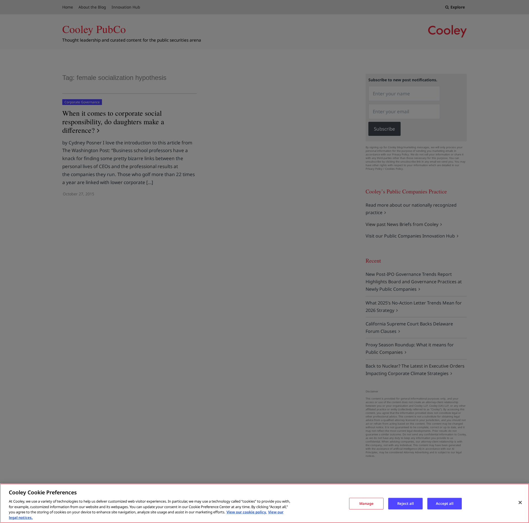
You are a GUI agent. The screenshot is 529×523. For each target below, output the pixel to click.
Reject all (405, 503)
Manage (366, 503)
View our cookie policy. (246, 511)
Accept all (445, 503)
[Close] (520, 503)
